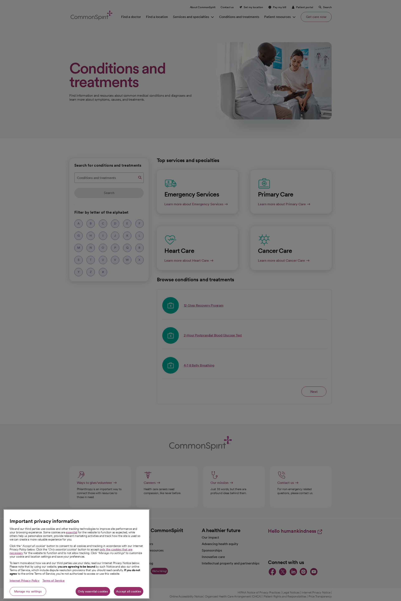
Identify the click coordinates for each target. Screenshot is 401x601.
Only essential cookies (93, 591)
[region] (76, 554)
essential (71, 532)
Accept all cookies (128, 591)
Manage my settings (28, 591)
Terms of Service (53, 580)
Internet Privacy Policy (24, 580)
